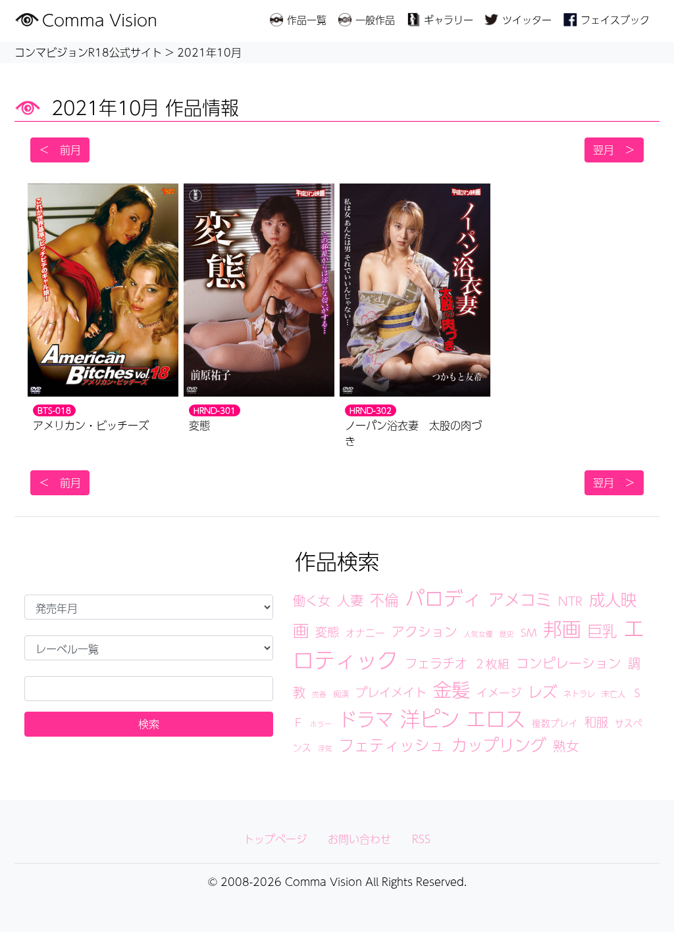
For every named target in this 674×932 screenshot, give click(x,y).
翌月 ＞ (614, 149)
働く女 (311, 600)
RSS (421, 839)
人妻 (350, 600)
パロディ (443, 597)
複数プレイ (555, 723)
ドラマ (366, 719)
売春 (319, 694)
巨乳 (602, 630)
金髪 (451, 689)
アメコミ (520, 599)
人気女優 (478, 633)
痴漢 (341, 693)
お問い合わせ (359, 839)
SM (528, 632)
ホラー (321, 723)
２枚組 (491, 663)
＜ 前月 (60, 149)
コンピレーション (568, 663)
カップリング (499, 744)
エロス (495, 718)
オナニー (365, 632)
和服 (596, 721)
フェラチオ (436, 663)
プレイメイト (391, 692)
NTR (570, 601)
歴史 (507, 633)
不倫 (384, 600)
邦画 (562, 628)
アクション (424, 631)
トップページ (275, 839)
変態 (327, 631)
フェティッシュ (392, 744)
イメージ (499, 692)
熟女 (566, 746)
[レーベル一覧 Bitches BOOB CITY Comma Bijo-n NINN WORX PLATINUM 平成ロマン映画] (148, 647)
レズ (542, 691)
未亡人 (613, 693)
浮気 (325, 748)
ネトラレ (579, 693)
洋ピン (429, 718)
